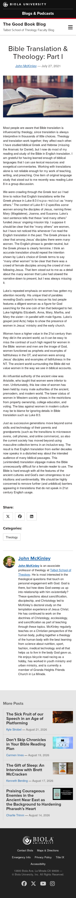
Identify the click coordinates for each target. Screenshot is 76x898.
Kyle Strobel (13, 729)
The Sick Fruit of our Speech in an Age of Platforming (24, 719)
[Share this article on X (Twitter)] (8, 516)
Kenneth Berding (17, 781)
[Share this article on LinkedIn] (32, 516)
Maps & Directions (48, 850)
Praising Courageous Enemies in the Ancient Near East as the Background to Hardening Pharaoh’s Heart (33, 800)
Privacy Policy (43, 857)
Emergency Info (21, 857)
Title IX (60, 857)
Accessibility (38, 864)
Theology (12, 537)
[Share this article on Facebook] (20, 516)
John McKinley (26, 66)
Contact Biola (25, 850)
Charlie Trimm (15, 815)
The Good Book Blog (24, 24)
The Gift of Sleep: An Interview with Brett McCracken (25, 770)
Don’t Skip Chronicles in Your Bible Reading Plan (26, 744)
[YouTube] (43, 883)
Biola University (28, 4)
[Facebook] (24, 883)
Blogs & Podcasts (38, 13)
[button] (70, 27)
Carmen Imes (15, 755)
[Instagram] (52, 883)
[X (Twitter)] (33, 883)
